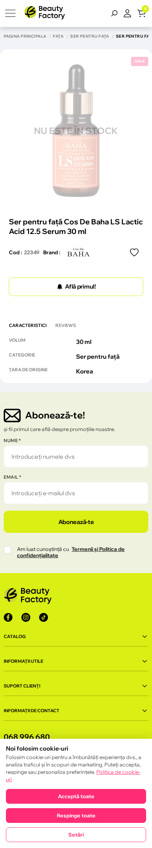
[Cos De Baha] (78, 252)
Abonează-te (76, 521)
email (12, 477)
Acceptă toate (76, 796)
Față (58, 36)
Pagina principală (25, 36)
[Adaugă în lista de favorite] (134, 252)
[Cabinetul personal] (130, 13)
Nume (12, 440)
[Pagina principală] (44, 13)
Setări (76, 834)
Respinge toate (76, 815)
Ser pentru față (89, 36)
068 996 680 (27, 736)
